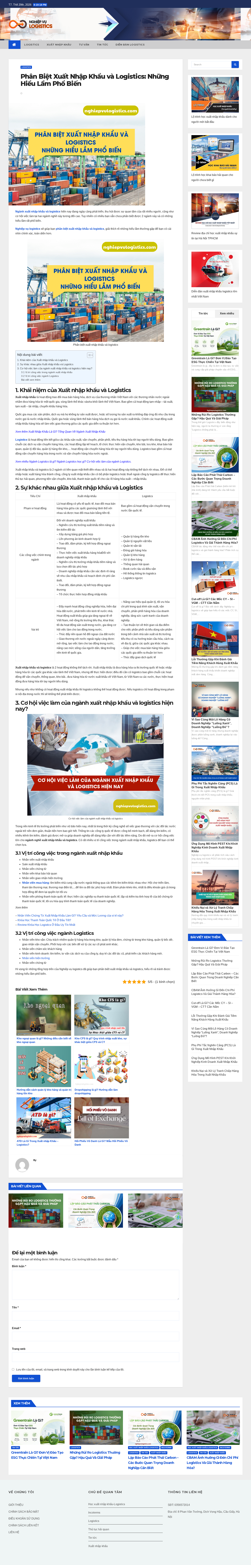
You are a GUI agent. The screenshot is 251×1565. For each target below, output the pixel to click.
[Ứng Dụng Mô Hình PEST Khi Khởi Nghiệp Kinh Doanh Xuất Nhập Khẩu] (215, 823)
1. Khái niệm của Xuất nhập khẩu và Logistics (42, 360)
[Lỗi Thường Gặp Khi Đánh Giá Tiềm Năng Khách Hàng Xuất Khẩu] (215, 639)
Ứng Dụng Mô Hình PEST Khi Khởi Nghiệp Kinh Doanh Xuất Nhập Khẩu (215, 847)
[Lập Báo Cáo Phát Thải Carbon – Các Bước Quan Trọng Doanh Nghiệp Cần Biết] (215, 454)
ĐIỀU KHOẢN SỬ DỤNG (24, 1518)
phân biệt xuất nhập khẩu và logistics (80, 228)
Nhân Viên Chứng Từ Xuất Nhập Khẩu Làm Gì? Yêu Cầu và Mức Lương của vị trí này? (70, 915)
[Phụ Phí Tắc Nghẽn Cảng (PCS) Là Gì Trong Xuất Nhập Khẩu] (215, 763)
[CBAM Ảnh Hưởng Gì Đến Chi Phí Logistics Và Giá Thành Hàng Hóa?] (215, 518)
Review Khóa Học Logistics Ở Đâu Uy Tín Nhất (46, 924)
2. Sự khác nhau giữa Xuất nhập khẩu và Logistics (45, 364)
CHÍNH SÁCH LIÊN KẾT (24, 1525)
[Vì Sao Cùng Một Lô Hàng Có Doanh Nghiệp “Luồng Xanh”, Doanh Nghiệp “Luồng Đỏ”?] (215, 699)
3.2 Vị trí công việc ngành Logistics (40, 376)
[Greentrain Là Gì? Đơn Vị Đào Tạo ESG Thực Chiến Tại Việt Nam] (215, 337)
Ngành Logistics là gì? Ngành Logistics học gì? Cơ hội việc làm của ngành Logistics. (80, 461)
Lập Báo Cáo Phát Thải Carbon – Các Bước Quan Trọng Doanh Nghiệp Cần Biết (94, 1238)
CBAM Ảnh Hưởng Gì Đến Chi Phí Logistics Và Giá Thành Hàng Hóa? (153, 1236)
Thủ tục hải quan (98, 1529)
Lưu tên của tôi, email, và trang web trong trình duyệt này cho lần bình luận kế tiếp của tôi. (70, 1369)
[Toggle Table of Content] (88, 355)
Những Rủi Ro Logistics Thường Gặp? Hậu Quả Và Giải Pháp (34, 1236)
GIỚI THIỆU (16, 1504)
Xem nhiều (227, 313)
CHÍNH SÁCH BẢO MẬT (24, 1511)
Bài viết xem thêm (30, 380)
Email (16, 1328)
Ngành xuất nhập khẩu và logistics (37, 211)
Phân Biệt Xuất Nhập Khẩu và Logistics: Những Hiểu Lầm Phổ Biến (94, 80)
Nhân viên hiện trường (36, 958)
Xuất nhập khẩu (59, 44)
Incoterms (166, 1448)
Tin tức (102, 44)
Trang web (18, 1348)
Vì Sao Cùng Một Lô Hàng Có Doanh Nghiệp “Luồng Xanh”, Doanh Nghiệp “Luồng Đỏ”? (211, 723)
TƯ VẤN (84, 44)
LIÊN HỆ (14, 1532)
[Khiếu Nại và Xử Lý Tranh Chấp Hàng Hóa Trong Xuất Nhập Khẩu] (215, 887)
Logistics (31, 44)
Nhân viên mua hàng (35, 882)
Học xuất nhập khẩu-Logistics (143, 1448)
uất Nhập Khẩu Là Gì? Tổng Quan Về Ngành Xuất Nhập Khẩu (67, 431)
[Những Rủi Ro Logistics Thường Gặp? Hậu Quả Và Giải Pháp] (215, 394)
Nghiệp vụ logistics (27, 228)
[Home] (14, 44)
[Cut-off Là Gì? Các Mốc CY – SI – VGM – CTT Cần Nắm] (215, 578)
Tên (15, 1307)
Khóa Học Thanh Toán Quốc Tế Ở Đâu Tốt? (44, 920)
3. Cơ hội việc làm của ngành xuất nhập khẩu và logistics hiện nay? (54, 368)
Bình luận (19, 1266)
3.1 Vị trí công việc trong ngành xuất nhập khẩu (46, 372)
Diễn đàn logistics (130, 44)
